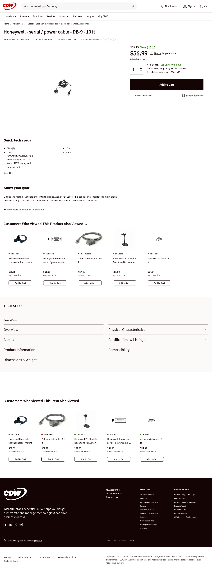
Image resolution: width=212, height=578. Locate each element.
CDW (108, 540)
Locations (144, 517)
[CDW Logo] (8, 6)
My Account (112, 489)
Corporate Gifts (180, 509)
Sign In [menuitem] (191, 6)
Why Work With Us (147, 495)
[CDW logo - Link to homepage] (8, 6)
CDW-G (114, 540)
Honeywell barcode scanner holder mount (20, 440)
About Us (143, 498)
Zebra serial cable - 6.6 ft (53, 440)
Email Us (38, 541)
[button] (204, 6)
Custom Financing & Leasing (185, 502)
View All (8, 173)
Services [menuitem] (51, 16)
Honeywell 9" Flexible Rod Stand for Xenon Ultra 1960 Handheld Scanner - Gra (85, 441)
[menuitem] (162, 6)
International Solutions (149, 513)
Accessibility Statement (149, 502)
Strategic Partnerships (148, 524)
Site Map (7, 557)
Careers (143, 506)
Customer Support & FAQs (184, 495)
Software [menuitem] (24, 16)
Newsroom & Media (147, 521)
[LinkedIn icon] (10, 524)
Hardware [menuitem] (11, 16)
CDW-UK (131, 540)
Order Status (113, 493)
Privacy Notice (24, 557)
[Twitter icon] (15, 524)
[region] (106, 260)
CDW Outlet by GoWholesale (185, 517)
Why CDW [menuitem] (103, 16)
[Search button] (133, 6)
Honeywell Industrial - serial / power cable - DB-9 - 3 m (119, 441)
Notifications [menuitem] (171, 6)
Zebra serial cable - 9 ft (151, 440)
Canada (123, 540)
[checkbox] (131, 95)
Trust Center (145, 528)
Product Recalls (180, 506)
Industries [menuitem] (64, 16)
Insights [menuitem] (90, 16)
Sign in (157, 53)
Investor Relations (147, 509)
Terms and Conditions (67, 557)
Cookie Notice (44, 557)
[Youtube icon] (21, 524)
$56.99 (139, 53)
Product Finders (180, 513)
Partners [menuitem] (77, 16)
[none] (11, 16)
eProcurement (180, 498)
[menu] (169, 6)
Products (111, 497)
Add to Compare (143, 95)
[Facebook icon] (5, 524)
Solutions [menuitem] (38, 16)
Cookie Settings (11, 561)
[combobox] (74, 6)
